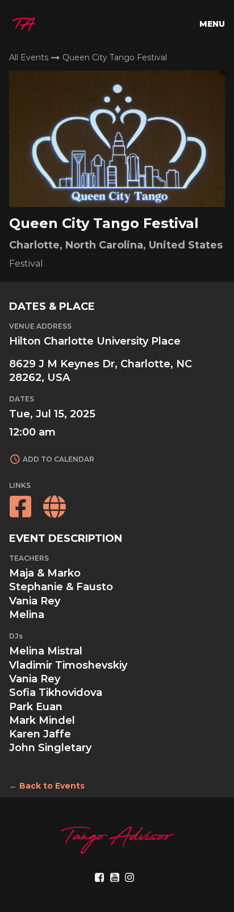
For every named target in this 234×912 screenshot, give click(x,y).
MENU (212, 24)
